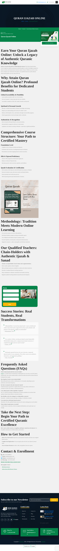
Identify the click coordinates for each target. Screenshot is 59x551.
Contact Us (33, 511)
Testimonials (24, 519)
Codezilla (43, 541)
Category (4, 32)
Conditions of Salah (49, 516)
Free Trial (33, 519)
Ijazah (2, 373)
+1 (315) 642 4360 (11, 532)
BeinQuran (21, 541)
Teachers (33, 516)
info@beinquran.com (42, 2)
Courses (26, 21)
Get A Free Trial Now (49, 43)
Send (9, 304)
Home (22, 21)
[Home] (6, 2)
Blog (32, 513)
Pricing (23, 516)
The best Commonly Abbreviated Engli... (49, 511)
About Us (24, 511)
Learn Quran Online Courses (8, 33)
